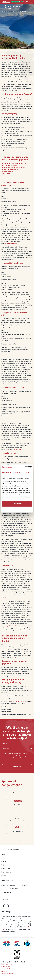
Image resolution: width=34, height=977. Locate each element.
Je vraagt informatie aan (9, 165)
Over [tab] (27, 472)
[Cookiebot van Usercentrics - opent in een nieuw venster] (24, 467)
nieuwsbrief (17, 449)
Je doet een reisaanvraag (9, 169)
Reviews (4, 176)
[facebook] (3, 906)
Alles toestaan (17, 503)
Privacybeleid (20, 758)
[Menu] (2, 7)
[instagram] (8, 906)
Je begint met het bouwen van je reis (13, 167)
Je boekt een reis (7, 171)
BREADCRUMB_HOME (7, 11)
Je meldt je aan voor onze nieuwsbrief (13, 163)
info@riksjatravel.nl (10, 243)
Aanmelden (17, 767)
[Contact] (31, 2)
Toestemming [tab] (6, 472)
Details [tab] (17, 472)
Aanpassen (15, 509)
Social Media (5, 173)
